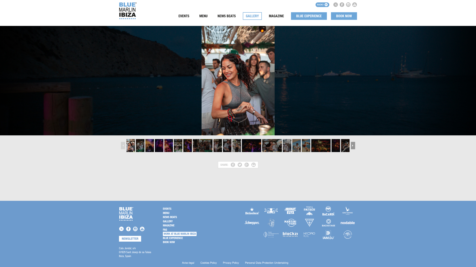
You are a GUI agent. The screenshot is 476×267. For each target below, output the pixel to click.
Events (183, 16)
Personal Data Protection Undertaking (266, 263)
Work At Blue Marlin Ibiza (180, 233)
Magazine (276, 16)
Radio (320, 5)
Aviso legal (188, 263)
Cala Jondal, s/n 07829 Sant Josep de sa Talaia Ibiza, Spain (135, 252)
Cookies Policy (208, 263)
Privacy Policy (231, 263)
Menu (203, 16)
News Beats (227, 16)
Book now (344, 16)
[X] (335, 4)
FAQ (165, 229)
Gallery (252, 16)
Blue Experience (309, 16)
